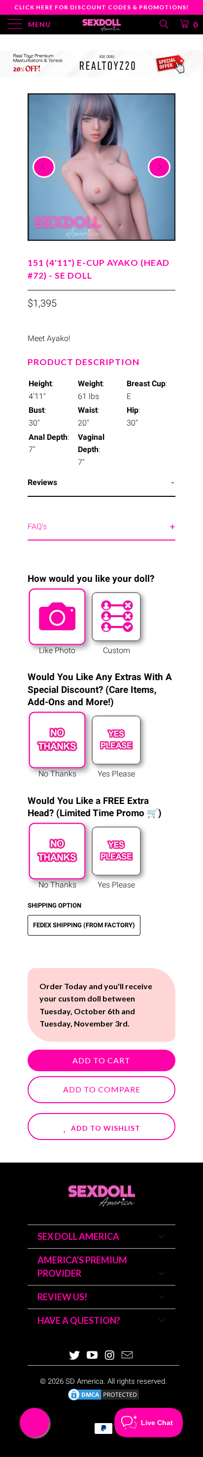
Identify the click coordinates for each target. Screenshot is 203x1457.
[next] (159, 167)
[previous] (44, 167)
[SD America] (101, 24)
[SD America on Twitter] (75, 1356)
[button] (101, 1126)
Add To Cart (101, 1060)
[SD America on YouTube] (92, 1356)
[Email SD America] (127, 1356)
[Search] (163, 24)
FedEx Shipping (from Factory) (84, 925)
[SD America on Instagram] (109, 1356)
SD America (84, 1381)
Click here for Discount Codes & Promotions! (101, 7)
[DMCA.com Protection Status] (103, 1399)
